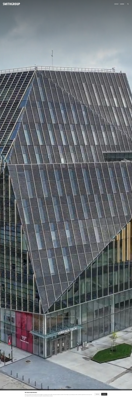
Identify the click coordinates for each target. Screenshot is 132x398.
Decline (97, 394)
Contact (116, 4)
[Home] (11, 4)
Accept (104, 394)
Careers (122, 4)
